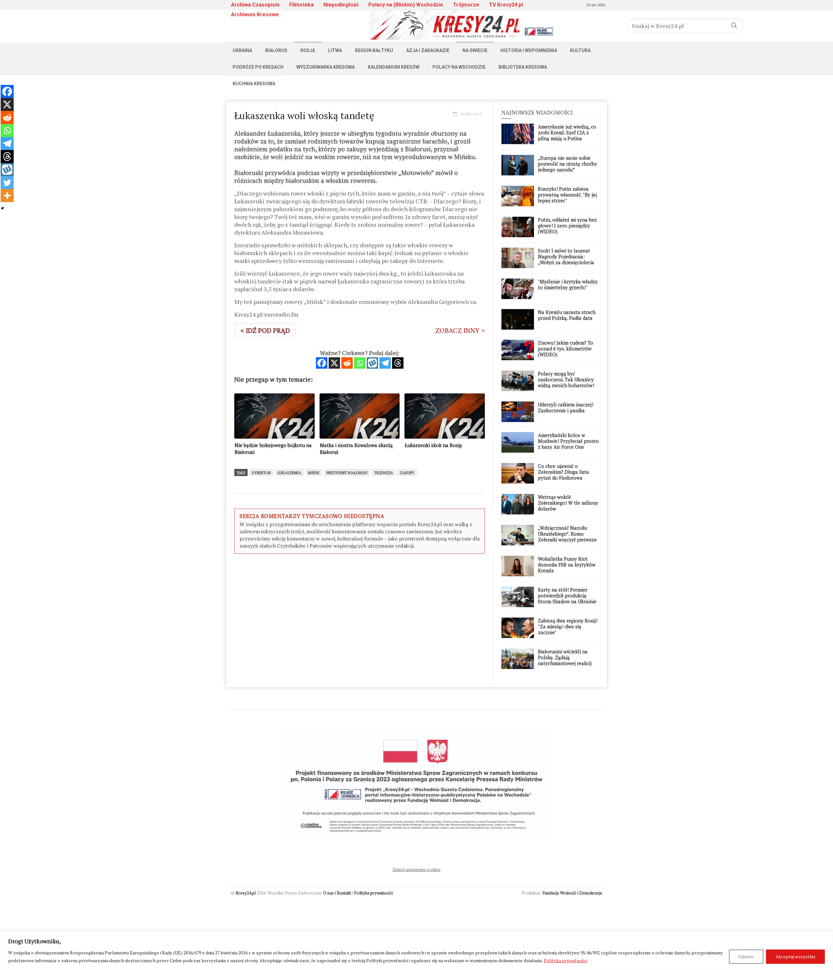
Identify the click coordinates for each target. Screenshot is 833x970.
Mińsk (314, 473)
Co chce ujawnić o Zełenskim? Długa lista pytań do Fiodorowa (563, 472)
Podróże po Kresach (258, 67)
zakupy (407, 473)
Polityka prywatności (565, 960)
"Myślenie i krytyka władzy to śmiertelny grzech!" (568, 284)
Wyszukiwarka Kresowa (325, 67)
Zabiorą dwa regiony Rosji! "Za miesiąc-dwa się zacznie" (567, 626)
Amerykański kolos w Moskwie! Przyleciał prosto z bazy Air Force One (568, 441)
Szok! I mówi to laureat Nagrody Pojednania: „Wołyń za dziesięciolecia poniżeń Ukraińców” (566, 259)
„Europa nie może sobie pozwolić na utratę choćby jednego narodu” (567, 163)
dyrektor (261, 473)
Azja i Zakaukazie (427, 50)
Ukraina (242, 50)
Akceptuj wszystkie (795, 956)
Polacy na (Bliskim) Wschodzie (405, 5)
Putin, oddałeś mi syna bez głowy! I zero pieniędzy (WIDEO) (567, 225)
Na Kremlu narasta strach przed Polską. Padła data (566, 315)
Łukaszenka (289, 473)
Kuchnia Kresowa (254, 83)
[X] (334, 363)
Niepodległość (341, 5)
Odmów (746, 956)
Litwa (335, 50)
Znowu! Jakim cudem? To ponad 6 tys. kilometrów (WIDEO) (565, 348)
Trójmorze (466, 5)
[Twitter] (7, 182)
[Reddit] (347, 363)
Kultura (580, 50)
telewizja (383, 473)
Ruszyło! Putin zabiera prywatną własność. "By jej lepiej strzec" (567, 194)
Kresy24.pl (246, 893)
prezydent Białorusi (346, 473)
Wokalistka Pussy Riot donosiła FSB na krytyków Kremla (566, 564)
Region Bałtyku (374, 50)
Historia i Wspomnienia (528, 50)
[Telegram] (385, 363)
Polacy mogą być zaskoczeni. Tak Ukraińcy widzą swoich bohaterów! (566, 379)
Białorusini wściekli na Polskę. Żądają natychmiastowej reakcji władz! (565, 660)
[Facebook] (321, 363)
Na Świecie (474, 50)
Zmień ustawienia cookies (416, 869)
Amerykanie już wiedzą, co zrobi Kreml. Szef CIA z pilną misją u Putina (567, 132)
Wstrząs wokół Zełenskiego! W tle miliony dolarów (568, 503)
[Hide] (2, 208)
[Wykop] (372, 363)
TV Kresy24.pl (506, 5)
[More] (7, 195)
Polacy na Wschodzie (458, 67)
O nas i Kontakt (337, 893)
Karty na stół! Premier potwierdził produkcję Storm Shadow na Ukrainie (567, 595)
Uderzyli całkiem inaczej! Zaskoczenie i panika (565, 407)
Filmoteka (301, 5)
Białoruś (276, 50)
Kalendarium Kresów (393, 67)
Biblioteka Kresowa (522, 67)
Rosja (307, 50)
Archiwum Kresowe (255, 14)
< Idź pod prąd (265, 330)
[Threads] (397, 363)
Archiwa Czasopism (255, 5)
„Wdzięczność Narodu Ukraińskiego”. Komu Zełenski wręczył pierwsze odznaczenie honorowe (567, 536)
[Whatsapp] (359, 363)
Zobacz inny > (460, 330)
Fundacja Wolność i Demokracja (572, 893)
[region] (416, 950)
